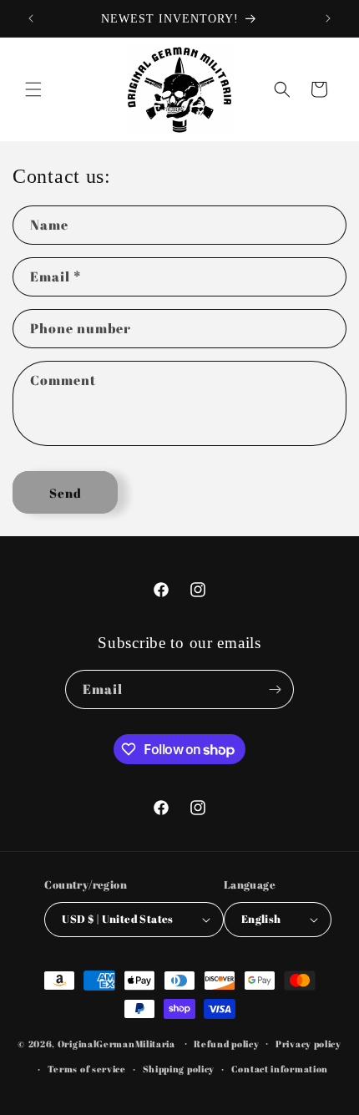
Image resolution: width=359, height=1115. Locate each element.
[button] (33, 89)
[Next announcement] (328, 18)
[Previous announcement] (31, 18)
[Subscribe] (274, 689)
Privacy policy (308, 1043)
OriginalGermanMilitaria (116, 1042)
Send (65, 492)
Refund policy (226, 1043)
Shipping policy (179, 1068)
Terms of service (87, 1068)
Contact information (279, 1068)
